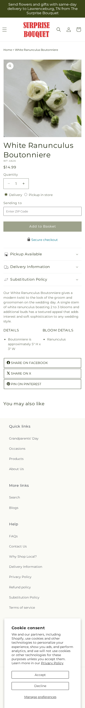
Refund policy (20, 587)
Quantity (10, 174)
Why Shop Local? (23, 556)
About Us (16, 469)
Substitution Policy (24, 597)
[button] (59, 30)
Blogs (13, 508)
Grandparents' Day (24, 438)
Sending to (19, 203)
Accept (40, 675)
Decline (40, 686)
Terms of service (22, 608)
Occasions (17, 449)
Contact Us (18, 546)
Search (14, 497)
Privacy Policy (52, 663)
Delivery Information (25, 567)
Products (16, 459)
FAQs (13, 536)
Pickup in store (41, 195)
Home (7, 49)
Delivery (16, 195)
